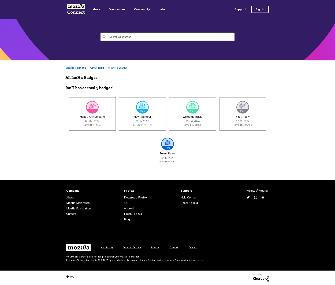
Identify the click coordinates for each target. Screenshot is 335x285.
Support (240, 9)
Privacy (155, 247)
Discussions (117, 9)
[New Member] (142, 107)
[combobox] (167, 37)
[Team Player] (167, 144)
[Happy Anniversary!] (92, 107)
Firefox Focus (133, 214)
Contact (193, 247)
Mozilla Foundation (78, 208)
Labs (162, 9)
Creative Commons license (189, 260)
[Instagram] (255, 197)
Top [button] (72, 276)
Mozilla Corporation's (82, 256)
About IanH (97, 67)
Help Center (188, 197)
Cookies (173, 247)
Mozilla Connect (76, 9)
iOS (126, 203)
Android (129, 208)
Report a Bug (189, 203)
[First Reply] (242, 107)
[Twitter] (248, 197)
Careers (71, 214)
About (70, 197)
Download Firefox (135, 197)
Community (142, 9)
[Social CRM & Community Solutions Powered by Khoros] (261, 277)
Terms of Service (132, 247)
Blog (127, 219)
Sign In (260, 9)
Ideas (96, 9)
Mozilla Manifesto (78, 203)
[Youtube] (263, 197)
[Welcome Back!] (192, 107)
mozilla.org (107, 247)
